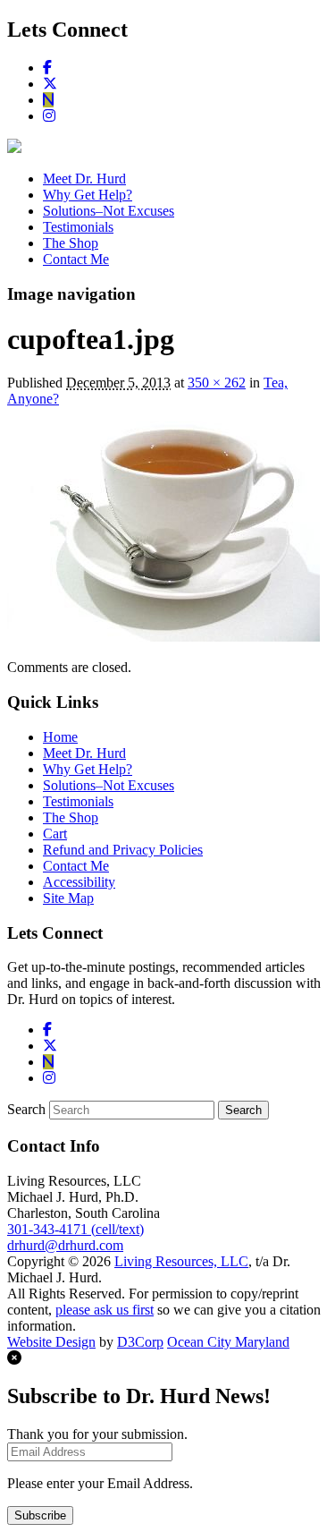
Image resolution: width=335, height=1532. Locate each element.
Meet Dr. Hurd (84, 178)
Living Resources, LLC (181, 1261)
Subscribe (40, 1515)
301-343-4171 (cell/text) (75, 1229)
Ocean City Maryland (228, 1341)
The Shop (70, 243)
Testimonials (78, 226)
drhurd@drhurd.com (65, 1245)
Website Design (51, 1341)
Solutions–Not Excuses (108, 210)
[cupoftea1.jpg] (163, 636)
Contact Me (76, 259)
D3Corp (140, 1341)
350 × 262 (217, 382)
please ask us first (104, 1309)
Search (26, 1109)
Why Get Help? (87, 194)
